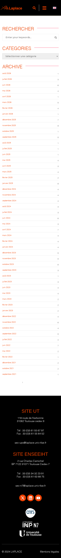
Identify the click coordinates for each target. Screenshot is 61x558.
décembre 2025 (9, 119)
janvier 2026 (7, 113)
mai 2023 (6, 292)
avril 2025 (6, 165)
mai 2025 (6, 159)
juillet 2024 (7, 211)
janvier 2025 (7, 183)
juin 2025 (6, 154)
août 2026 (6, 73)
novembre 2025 (9, 125)
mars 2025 (6, 171)
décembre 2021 (9, 362)
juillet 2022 (7, 339)
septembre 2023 (9, 269)
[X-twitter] (22, 498)
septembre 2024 (9, 200)
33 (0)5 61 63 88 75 (33, 476)
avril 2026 (6, 96)
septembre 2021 (9, 373)
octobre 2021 (8, 368)
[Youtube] (38, 498)
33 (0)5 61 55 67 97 (33, 430)
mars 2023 (6, 298)
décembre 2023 (9, 252)
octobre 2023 (8, 264)
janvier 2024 (7, 246)
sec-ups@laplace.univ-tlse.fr (30, 442)
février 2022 (7, 356)
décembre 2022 (9, 316)
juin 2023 (6, 287)
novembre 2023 (9, 258)
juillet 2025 (7, 148)
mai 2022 (6, 350)
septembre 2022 (9, 333)
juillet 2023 (7, 281)
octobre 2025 (8, 130)
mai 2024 (6, 223)
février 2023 (7, 304)
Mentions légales (49, 551)
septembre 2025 (9, 136)
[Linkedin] (30, 498)
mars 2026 (6, 102)
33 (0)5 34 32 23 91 (33, 473)
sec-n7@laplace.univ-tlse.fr (30, 485)
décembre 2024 (9, 188)
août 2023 (6, 275)
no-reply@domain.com (33, 382)
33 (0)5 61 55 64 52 (33, 433)
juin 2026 (6, 84)
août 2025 (6, 142)
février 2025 (7, 177)
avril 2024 (6, 229)
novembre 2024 (9, 194)
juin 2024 (6, 217)
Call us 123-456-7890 (11, 382)
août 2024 (6, 206)
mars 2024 (6, 235)
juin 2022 (6, 345)
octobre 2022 (8, 327)
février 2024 (7, 240)
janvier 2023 (7, 310)
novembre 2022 (9, 321)
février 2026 (7, 107)
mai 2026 (6, 90)
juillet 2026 (7, 78)
